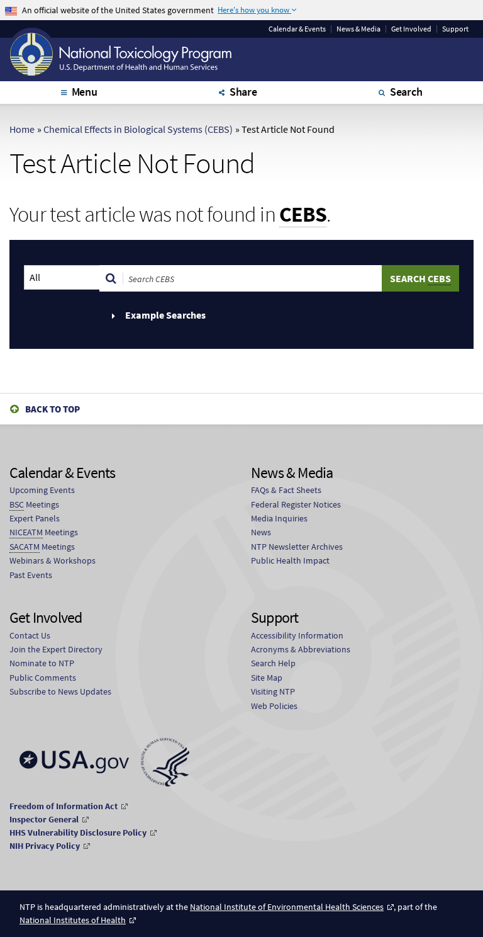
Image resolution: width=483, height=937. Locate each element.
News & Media (358, 29)
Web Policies (274, 706)
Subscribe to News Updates (60, 691)
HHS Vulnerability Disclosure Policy (78, 832)
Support (455, 29)
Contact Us (29, 635)
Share (243, 91)
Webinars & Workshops (52, 560)
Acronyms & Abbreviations (300, 649)
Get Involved (411, 29)
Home (22, 129)
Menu (84, 91)
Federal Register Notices (296, 504)
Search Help (273, 663)
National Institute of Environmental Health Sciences (287, 906)
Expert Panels (34, 518)
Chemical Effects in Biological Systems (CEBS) (138, 129)
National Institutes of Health (72, 920)
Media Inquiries (279, 518)
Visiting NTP (273, 691)
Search (406, 91)
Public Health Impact (290, 560)
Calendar (297, 29)
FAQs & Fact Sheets (286, 490)
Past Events (30, 575)
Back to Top (52, 409)
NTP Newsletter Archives (297, 546)
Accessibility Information (297, 635)
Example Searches (164, 315)
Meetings (34, 504)
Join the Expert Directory (56, 649)
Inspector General (44, 819)
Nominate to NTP (41, 663)
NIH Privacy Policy (44, 845)
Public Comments (42, 677)
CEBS (302, 215)
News (261, 532)
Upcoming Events (42, 490)
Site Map (266, 677)
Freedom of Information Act (63, 806)
